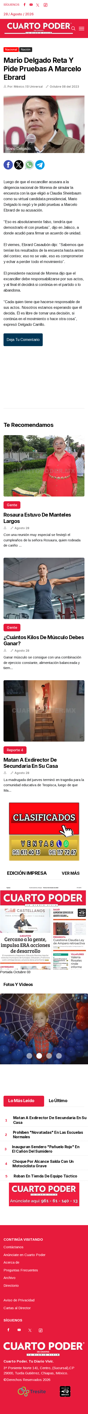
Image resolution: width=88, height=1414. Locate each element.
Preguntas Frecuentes (21, 1270)
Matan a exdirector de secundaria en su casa (31, 763)
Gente (12, 505)
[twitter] (37, 4)
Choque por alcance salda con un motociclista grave (43, 1163)
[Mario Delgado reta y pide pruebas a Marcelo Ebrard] (44, 124)
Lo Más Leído (21, 1100)
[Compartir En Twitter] (18, 168)
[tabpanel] (44, 931)
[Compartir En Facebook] (8, 168)
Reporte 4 (15, 750)
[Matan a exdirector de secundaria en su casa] (44, 711)
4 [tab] (59, 966)
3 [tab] (49, 966)
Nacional (11, 49)
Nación (26, 49)
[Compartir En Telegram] (40, 168)
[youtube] (31, 4)
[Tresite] (32, 1391)
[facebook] (24, 4)
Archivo (9, 1278)
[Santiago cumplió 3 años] (44, 1035)
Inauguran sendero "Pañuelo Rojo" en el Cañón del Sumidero (45, 1149)
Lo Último (58, 1100)
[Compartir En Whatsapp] (29, 168)
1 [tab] (29, 966)
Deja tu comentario (23, 340)
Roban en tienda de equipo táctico (45, 1176)
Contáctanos (13, 1247)
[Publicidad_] (44, 830)
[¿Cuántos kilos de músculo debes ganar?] (44, 588)
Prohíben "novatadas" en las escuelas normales (48, 1134)
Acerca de (11, 1262)
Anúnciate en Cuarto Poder (25, 1255)
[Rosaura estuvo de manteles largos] (44, 466)
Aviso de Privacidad (19, 1300)
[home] (39, 28)
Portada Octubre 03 (15, 972)
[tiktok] (45, 4)
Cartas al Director (17, 1308)
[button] (44, 944)
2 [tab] (39, 966)
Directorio (11, 1285)
